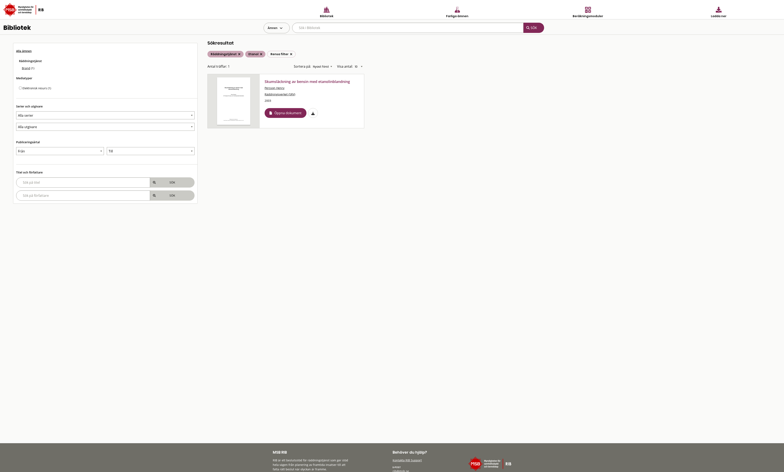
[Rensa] (291, 54)
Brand (26, 68)
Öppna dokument (288, 113)
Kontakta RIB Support (407, 460)
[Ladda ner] (313, 113)
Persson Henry (274, 88)
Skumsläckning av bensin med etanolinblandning (307, 81)
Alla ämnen (24, 51)
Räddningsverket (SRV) (280, 94)
